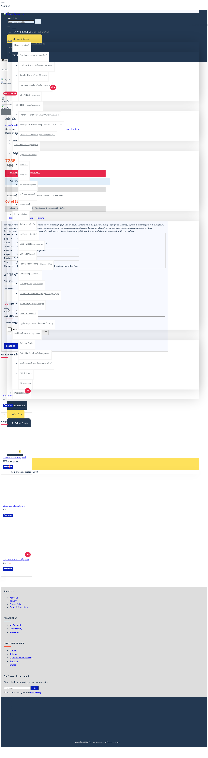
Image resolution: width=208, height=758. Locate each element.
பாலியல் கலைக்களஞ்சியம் (14, 457)
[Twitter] (10, 711)
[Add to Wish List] (5, 409)
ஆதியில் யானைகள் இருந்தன (16, 559)
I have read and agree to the (24, 692)
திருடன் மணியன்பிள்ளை (14, 506)
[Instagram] (10, 718)
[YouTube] (10, 725)
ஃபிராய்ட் (5, 69)
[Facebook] (10, 704)
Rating (6, 308)
